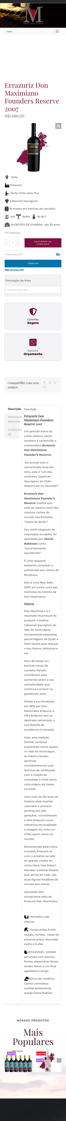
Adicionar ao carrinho (43, 242)
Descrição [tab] (13, 408)
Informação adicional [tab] (13, 419)
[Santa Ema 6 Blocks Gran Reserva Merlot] (47, 1050)
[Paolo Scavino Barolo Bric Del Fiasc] (18, 1050)
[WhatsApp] (55, 382)
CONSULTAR (33, 263)
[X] (50, 382)
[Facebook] (44, 382)
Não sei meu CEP (14, 269)
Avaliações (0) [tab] (13, 432)
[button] (58, 126)
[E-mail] (44, 387)
